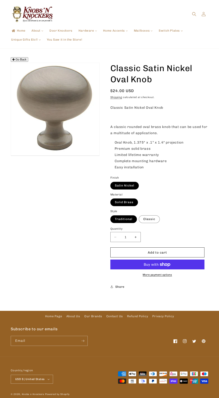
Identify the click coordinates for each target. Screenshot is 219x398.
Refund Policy (137, 316)
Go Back (21, 59)
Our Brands (93, 316)
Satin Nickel (124, 185)
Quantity (116, 228)
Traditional (123, 219)
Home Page (53, 316)
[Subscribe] (82, 341)
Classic (149, 219)
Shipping (116, 97)
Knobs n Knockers (33, 394)
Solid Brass (124, 202)
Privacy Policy (163, 316)
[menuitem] (18, 30)
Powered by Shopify (57, 394)
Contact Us (114, 316)
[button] (194, 14)
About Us (73, 316)
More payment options (157, 274)
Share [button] (119, 287)
